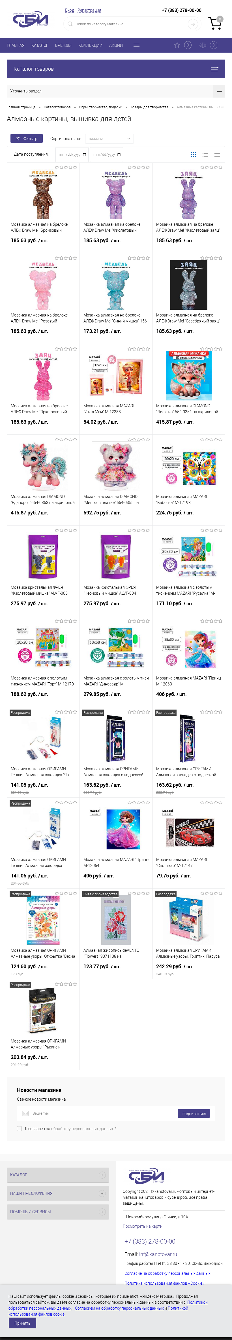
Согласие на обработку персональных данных (167, 1273)
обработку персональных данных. (83, 1128)
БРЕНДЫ (63, 45)
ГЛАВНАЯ (16, 45)
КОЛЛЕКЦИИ (90, 45)
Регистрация (89, 10)
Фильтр (30, 138)
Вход (69, 10)
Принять (22, 1323)
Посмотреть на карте (142, 1226)
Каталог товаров (34, 69)
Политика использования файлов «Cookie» (164, 1283)
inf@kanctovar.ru (158, 1254)
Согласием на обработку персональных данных (119, 1308)
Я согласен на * (70, 1128)
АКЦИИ (116, 45)
